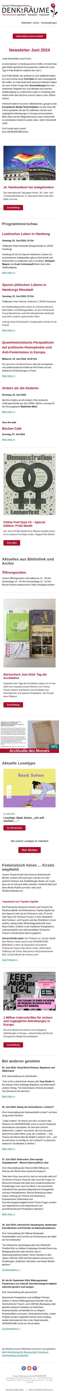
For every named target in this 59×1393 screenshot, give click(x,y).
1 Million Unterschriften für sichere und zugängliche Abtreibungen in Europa (27, 1021)
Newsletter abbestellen (15, 1390)
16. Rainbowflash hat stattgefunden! (28, 187)
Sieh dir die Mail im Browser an (41, 1390)
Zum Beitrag (13, 207)
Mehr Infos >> (8, 1096)
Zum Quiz (12, 543)
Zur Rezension (14, 828)
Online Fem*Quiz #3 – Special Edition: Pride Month (24, 524)
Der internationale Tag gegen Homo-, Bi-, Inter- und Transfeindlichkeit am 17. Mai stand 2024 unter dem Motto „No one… (28, 196)
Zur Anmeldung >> (11, 1270)
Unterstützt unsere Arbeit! (29, 36)
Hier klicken (29, 850)
